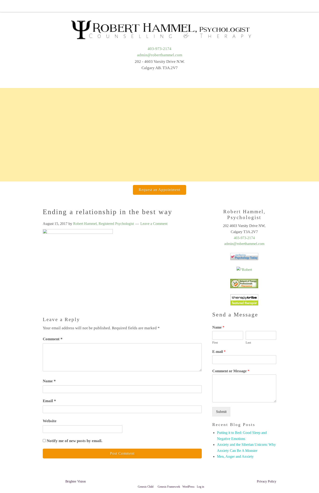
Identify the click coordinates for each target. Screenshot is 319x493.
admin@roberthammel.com (159, 55)
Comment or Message (230, 371)
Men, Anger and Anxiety (235, 456)
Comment (53, 339)
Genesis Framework (169, 486)
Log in (200, 486)
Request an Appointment (159, 190)
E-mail (219, 352)
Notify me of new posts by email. (74, 441)
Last (248, 342)
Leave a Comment (153, 224)
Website (50, 421)
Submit (221, 412)
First (215, 342)
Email (49, 401)
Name (49, 381)
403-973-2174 (159, 48)
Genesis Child (145, 486)
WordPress (188, 486)
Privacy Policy (266, 481)
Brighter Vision (75, 481)
